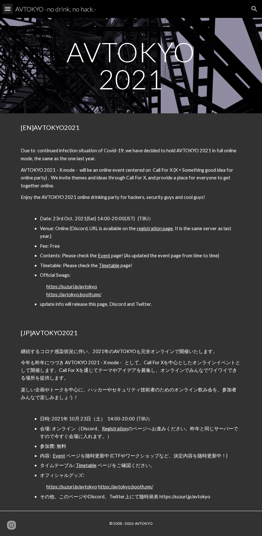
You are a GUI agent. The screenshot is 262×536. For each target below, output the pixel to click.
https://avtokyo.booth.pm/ (73, 294)
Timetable (109, 265)
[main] (131, 65)
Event (104, 255)
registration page (155, 228)
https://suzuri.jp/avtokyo (71, 286)
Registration (115, 428)
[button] (7, 9)
